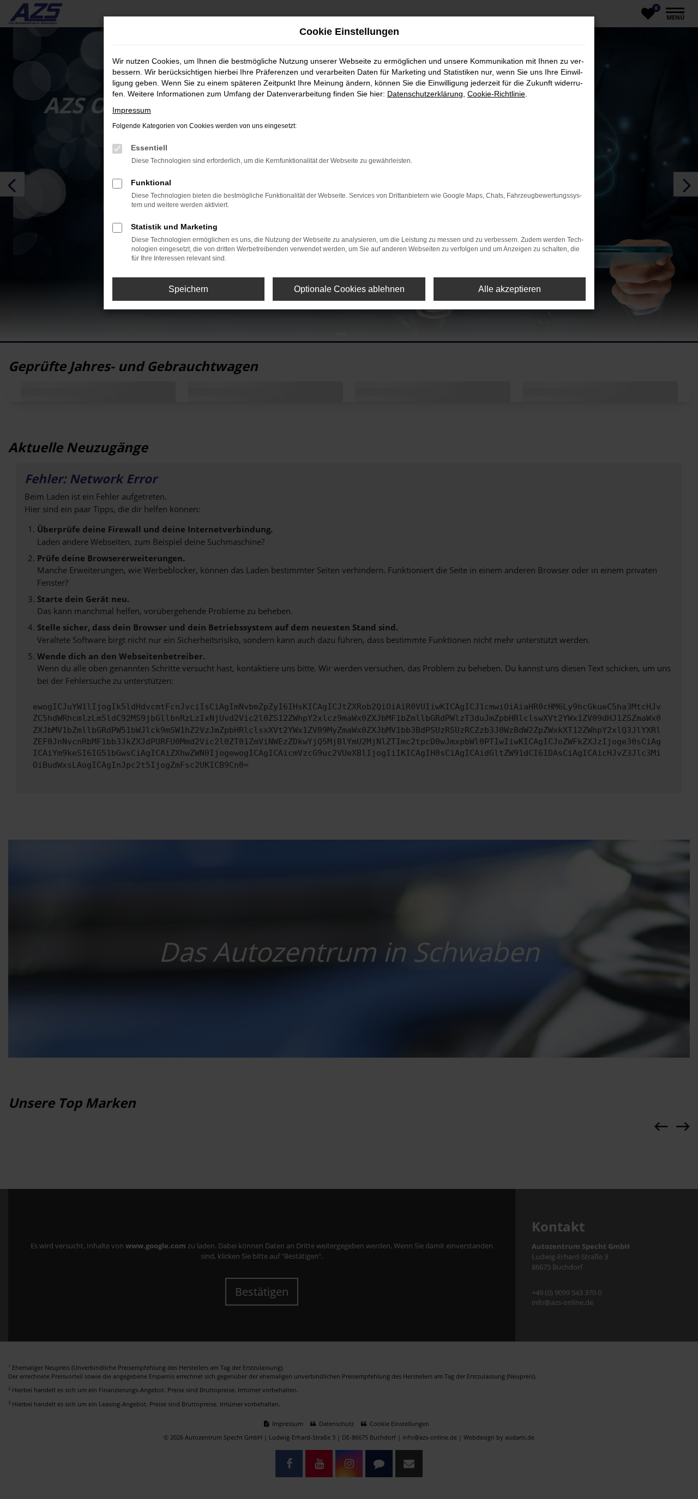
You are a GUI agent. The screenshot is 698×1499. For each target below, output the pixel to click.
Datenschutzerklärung (425, 93)
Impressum (131, 110)
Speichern (188, 289)
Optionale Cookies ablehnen (349, 289)
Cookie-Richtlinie (496, 93)
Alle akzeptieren (509, 289)
